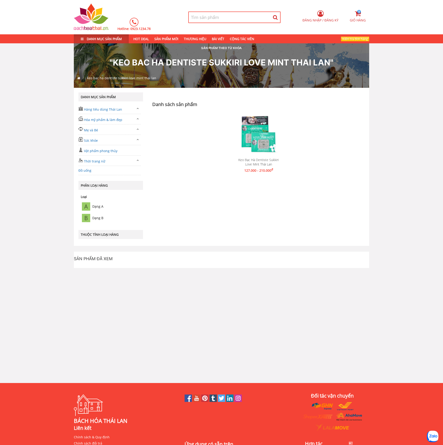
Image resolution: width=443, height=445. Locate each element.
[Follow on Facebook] (189, 400)
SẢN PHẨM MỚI (166, 39)
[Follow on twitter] (222, 400)
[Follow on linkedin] (230, 400)
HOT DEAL (141, 39)
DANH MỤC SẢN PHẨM (104, 39)
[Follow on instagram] (238, 400)
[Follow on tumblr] (214, 400)
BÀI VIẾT (218, 39)
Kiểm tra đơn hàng (355, 39)
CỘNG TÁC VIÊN (242, 39)
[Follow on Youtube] (197, 400)
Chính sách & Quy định (92, 437)
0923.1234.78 (140, 29)
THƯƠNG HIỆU (195, 39)
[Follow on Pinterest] (205, 400)
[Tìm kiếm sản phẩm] (275, 17)
